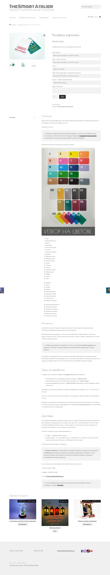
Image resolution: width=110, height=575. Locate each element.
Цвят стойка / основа (59, 59)
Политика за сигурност (16, 565)
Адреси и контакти (59, 17)
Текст (54, 66)
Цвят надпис (56, 52)
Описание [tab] (12, 117)
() (93, 17)
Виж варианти (23, 524)
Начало (14, 24)
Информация (44, 17)
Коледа (71, 106)
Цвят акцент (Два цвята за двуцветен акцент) (66, 73)
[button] (44, 35)
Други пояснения (57, 86)
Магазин (13, 17)
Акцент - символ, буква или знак (62, 79)
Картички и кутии (23, 24)
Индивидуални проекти (27, 17)
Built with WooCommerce (31, 565)
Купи (62, 97)
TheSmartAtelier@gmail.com (55, 476)
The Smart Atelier (31, 6)
